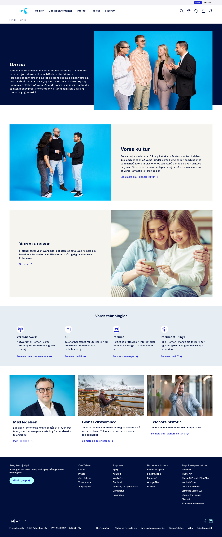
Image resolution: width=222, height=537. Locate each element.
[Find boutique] (189, 11)
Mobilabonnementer (60, 11)
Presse (81, 474)
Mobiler (39, 11)
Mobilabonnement (191, 487)
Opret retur (118, 491)
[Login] (210, 11)
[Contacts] (196, 11)
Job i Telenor (84, 478)
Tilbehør (110, 11)
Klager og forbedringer (126, 528)
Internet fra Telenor (191, 495)
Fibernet (186, 499)
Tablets (95, 11)
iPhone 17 (186, 470)
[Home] (24, 11)
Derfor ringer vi (103, 528)
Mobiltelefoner (189, 482)
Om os (81, 470)
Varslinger (118, 478)
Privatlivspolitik (204, 528)
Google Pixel (153, 482)
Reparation (118, 495)
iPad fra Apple (154, 474)
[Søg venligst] (181, 11)
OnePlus (151, 487)
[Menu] (11, 11)
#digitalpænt (85, 487)
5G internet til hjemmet (193, 504)
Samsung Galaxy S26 (192, 491)
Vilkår (190, 528)
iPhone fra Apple (155, 470)
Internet (81, 11)
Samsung (152, 478)
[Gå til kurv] (203, 11)
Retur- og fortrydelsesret (125, 487)
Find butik (118, 482)
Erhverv (207, 3)
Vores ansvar (85, 482)
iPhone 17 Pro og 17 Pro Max (195, 478)
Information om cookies (153, 528)
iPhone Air (187, 474)
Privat (198, 3)
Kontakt (117, 474)
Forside (13, 20)
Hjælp (116, 470)
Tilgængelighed (176, 528)
